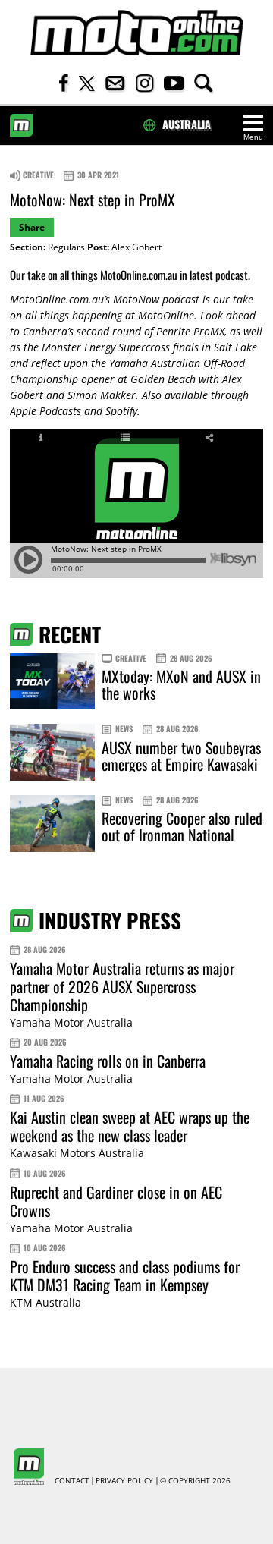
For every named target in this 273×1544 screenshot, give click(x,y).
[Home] (136, 33)
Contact (72, 1481)
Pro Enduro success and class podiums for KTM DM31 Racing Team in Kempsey (125, 1275)
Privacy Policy (124, 1481)
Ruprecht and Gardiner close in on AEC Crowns (116, 1201)
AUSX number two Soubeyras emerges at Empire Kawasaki (181, 755)
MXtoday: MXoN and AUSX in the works (181, 684)
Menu (253, 137)
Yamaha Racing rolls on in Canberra (108, 1060)
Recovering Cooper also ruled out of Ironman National (182, 826)
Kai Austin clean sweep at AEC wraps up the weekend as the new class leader (129, 1125)
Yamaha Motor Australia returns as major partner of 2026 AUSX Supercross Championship (122, 986)
